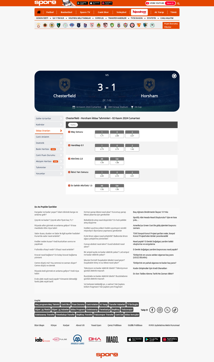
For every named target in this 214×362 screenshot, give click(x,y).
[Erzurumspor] (145, 25)
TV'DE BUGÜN (137, 18)
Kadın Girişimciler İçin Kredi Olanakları (150, 268)
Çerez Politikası (114, 325)
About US (80, 325)
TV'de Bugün (132, 304)
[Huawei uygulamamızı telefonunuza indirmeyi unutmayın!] (106, 4)
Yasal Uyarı (96, 325)
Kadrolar (40, 124)
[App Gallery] (170, 341)
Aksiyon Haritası (46, 161)
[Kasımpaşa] (71, 25)
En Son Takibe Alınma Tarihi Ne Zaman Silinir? (153, 274)
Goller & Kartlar (43, 118)
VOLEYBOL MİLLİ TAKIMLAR (80, 18)
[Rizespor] (65, 25)
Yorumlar (40, 173)
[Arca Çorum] (132, 25)
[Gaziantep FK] (105, 25)
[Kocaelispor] (58, 25)
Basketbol (66, 12)
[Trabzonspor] (85, 25)
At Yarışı (159, 12)
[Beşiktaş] (118, 25)
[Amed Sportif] (112, 25)
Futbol (50, 12)
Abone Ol (170, 3)
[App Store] (135, 341)
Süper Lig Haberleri (60, 309)
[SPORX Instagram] (160, 310)
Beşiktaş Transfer (84, 314)
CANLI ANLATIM (166, 18)
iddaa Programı (78, 309)
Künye (53, 325)
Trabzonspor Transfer (103, 314)
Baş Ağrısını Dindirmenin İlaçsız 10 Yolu (150, 212)
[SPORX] (107, 355)
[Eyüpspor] (125, 25)
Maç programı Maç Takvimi (47, 304)
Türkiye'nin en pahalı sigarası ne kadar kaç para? (154, 263)
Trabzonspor (127, 309)
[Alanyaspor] (98, 25)
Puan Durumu (171, 23)
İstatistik (40, 143)
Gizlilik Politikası (135, 325)
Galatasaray (92, 309)
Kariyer (66, 325)
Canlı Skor (103, 12)
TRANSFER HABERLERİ (117, 18)
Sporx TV (85, 12)
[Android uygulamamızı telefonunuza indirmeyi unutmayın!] (81, 4)
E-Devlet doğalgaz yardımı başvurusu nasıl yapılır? (155, 249)
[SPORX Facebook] (152, 310)
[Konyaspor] (152, 25)
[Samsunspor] (92, 25)
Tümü (173, 12)
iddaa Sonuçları (132, 314)
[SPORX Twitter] (167, 310)
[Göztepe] (138, 25)
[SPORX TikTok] (175, 310)
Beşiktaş (116, 309)
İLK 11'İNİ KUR (58, 18)
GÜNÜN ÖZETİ (42, 18)
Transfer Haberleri (117, 304)
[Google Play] (153, 341)
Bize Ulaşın (39, 325)
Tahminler (41, 167)
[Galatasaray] (38, 25)
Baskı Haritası (45, 149)
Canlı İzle (119, 314)
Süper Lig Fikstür (42, 309)
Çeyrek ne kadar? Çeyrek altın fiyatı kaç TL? (54, 220)
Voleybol (121, 12)
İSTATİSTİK (151, 18)
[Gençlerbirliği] (45, 25)
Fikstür (167, 27)
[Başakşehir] (78, 25)
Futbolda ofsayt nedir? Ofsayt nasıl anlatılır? (54, 249)
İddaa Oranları (43, 130)
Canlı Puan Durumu (45, 155)
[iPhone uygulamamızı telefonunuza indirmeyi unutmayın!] (94, 4)
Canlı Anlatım (42, 136)
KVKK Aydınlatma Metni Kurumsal (164, 325)
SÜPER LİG (99, 18)
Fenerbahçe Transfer (65, 314)
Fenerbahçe (104, 309)
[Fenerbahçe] (51, 25)
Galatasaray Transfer (44, 314)
